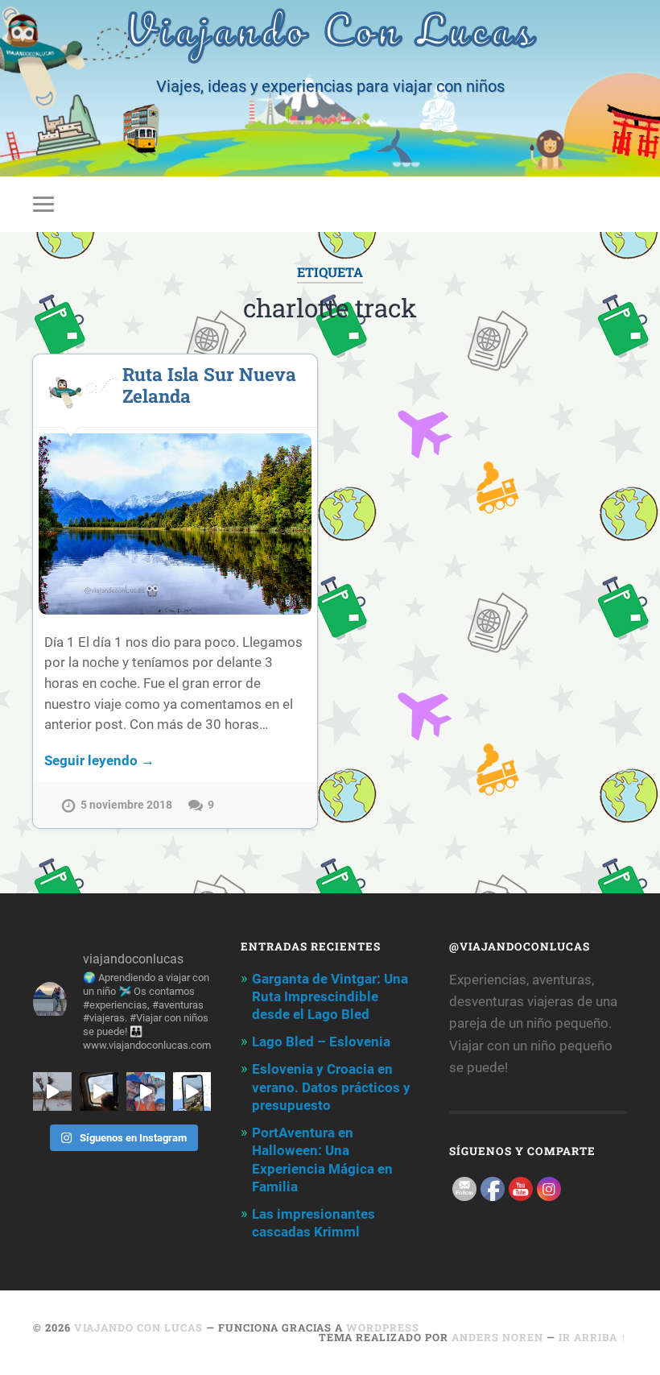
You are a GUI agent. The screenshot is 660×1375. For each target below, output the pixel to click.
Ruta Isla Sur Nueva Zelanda (209, 385)
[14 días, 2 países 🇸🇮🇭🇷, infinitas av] (192, 1091)
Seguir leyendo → (99, 760)
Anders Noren (497, 1337)
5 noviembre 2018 (126, 805)
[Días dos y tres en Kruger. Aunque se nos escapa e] (52, 1091)
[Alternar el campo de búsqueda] (617, 203)
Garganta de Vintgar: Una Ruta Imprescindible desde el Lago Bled (330, 996)
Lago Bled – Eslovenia (321, 1041)
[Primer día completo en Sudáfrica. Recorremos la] (145, 1091)
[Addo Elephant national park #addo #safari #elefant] (99, 1091)
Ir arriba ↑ (593, 1337)
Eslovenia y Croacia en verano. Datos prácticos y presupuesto (331, 1086)
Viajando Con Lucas (138, 1327)
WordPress (382, 1327)
